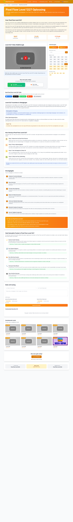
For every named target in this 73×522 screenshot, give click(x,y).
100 (54, 73)
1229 (55, 66)
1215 (58, 59)
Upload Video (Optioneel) (41, 299)
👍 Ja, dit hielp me (36, 356)
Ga (66, 52)
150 (57, 73)
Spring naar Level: (52, 50)
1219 (54, 61)
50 (52, 73)
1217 (66, 59)
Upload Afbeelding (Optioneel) (11, 299)
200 (60, 73)
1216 (62, 59)
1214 (54, 59)
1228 (51, 66)
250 (63, 73)
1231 (62, 66)
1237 (66, 68)
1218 (51, 61)
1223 (51, 64)
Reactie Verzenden (36, 305)
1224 (55, 64)
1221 (62, 61)
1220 (58, 61)
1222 (66, 61)
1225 (58, 64)
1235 (58, 68)
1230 (58, 66)
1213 (51, 59)
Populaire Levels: (52, 71)
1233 (51, 68)
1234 (55, 68)
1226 (62, 64)
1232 (66, 66)
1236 (62, 68)
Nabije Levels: (51, 55)
